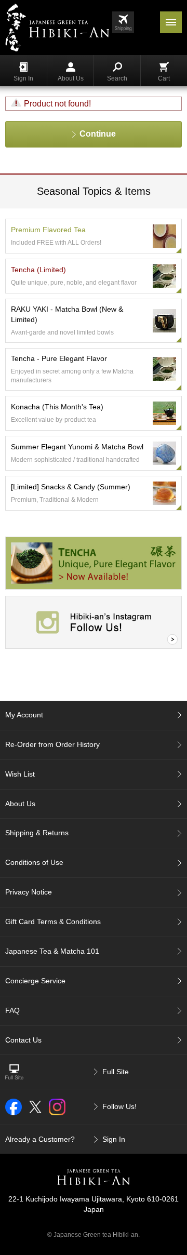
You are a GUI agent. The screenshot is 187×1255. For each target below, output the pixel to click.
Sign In (23, 78)
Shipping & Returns (37, 833)
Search (117, 78)
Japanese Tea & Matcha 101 (52, 951)
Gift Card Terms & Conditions (53, 921)
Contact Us (23, 1040)
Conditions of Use (34, 862)
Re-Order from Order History (52, 744)
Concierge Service (35, 981)
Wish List (20, 774)
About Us (71, 78)
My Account (24, 715)
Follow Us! (119, 1106)
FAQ (12, 1010)
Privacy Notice (28, 892)
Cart (164, 78)
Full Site (115, 1071)
